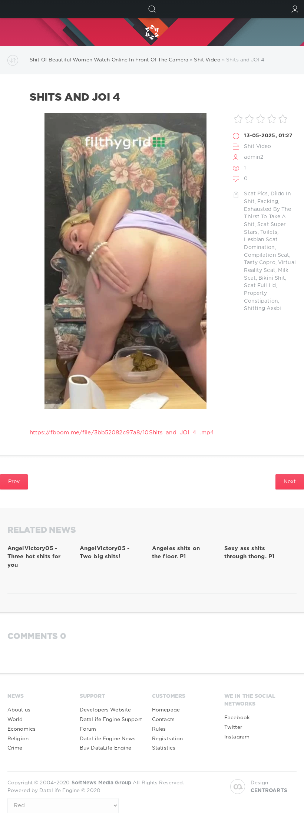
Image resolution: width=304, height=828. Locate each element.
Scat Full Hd (259, 285)
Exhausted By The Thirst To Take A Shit (267, 217)
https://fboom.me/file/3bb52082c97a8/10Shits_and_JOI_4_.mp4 (122, 432)
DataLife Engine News (108, 739)
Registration (167, 739)
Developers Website (105, 710)
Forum (88, 729)
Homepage (166, 710)
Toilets (268, 232)
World (15, 719)
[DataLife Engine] (152, 32)
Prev (14, 481)
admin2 (253, 157)
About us (18, 710)
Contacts (163, 719)
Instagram (237, 737)
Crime (15, 748)
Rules (159, 729)
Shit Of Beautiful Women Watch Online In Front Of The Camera (109, 60)
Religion (18, 739)
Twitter (233, 727)
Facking (267, 201)
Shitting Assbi (262, 308)
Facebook (237, 718)
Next (290, 481)
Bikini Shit (271, 278)
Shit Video (207, 60)
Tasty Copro (259, 262)
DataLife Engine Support (111, 719)
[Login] (295, 9)
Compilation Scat (266, 255)
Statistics (163, 748)
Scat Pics (256, 194)
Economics (21, 729)
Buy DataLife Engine (105, 748)
